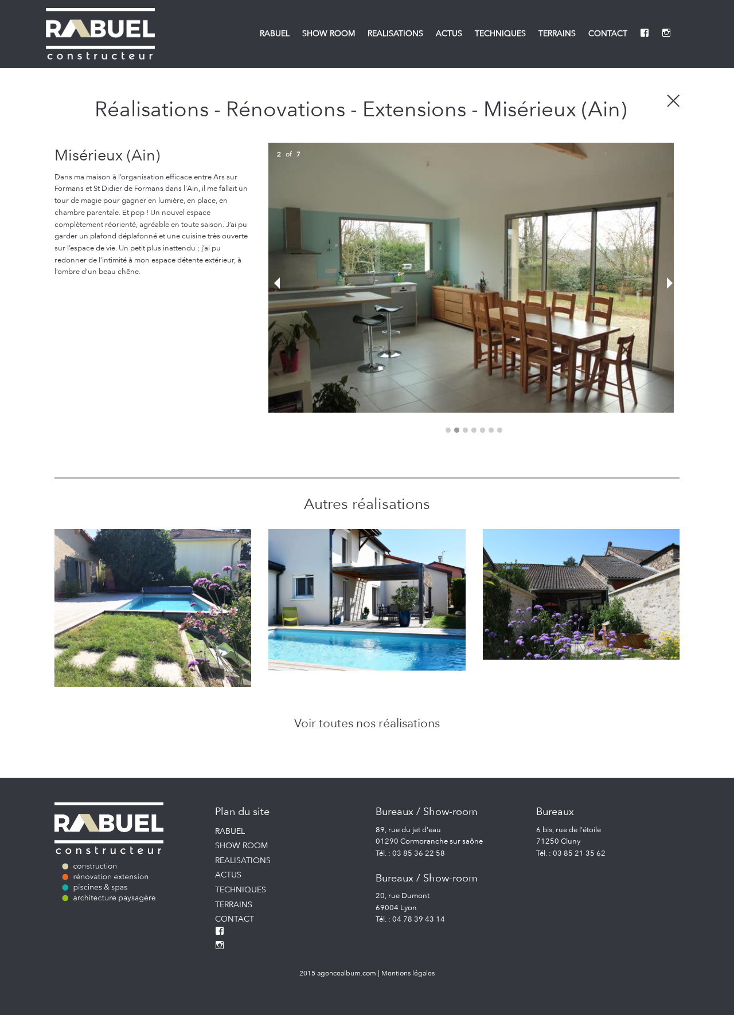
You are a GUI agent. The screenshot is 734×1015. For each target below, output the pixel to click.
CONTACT (607, 33)
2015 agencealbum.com (337, 972)
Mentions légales (408, 972)
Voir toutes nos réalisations (367, 723)
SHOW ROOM (328, 33)
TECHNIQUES (500, 33)
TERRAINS (557, 33)
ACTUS (449, 33)
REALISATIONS (395, 33)
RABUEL (275, 33)
